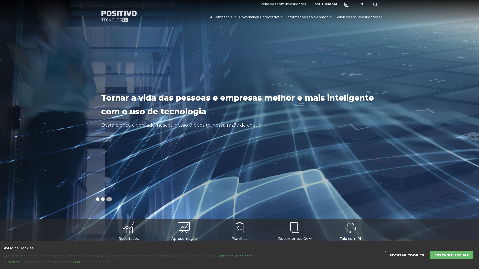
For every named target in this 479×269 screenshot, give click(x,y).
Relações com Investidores (283, 4)
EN (361, 4)
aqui (76, 262)
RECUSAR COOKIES (406, 255)
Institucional (325, 4)
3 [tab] (110, 199)
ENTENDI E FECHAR (451, 255)
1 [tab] (99, 199)
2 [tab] (104, 199)
